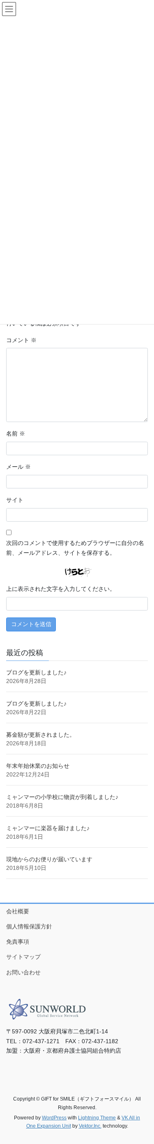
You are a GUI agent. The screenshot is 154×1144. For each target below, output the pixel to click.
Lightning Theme (97, 1118)
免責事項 (17, 941)
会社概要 (17, 911)
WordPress (54, 1118)
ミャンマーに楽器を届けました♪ (48, 828)
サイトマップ (23, 956)
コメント (21, 340)
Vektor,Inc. (90, 1126)
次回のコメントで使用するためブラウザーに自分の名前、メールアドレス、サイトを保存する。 (75, 548)
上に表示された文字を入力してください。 (60, 589)
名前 (15, 433)
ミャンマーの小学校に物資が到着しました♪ (62, 797)
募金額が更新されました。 (40, 734)
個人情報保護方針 (29, 926)
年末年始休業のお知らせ (37, 766)
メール (18, 466)
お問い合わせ (23, 972)
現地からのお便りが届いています (49, 859)
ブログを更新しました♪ (36, 672)
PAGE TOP (142, 1102)
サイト (14, 500)
